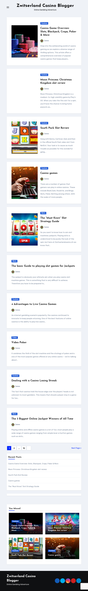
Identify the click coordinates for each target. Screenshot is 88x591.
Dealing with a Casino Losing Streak (34, 380)
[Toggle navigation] (8, 7)
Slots (43, 213)
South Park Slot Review (54, 128)
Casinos (44, 23)
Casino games (48, 173)
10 (24, 448)
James (46, 41)
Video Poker (19, 342)
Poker (14, 337)
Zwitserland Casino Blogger (45, 6)
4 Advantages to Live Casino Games (33, 304)
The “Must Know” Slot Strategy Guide (23, 486)
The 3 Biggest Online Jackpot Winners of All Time (42, 419)
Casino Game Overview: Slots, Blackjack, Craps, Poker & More (58, 31)
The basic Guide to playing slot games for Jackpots (43, 266)
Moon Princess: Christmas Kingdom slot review (27, 469)
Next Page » (76, 448)
